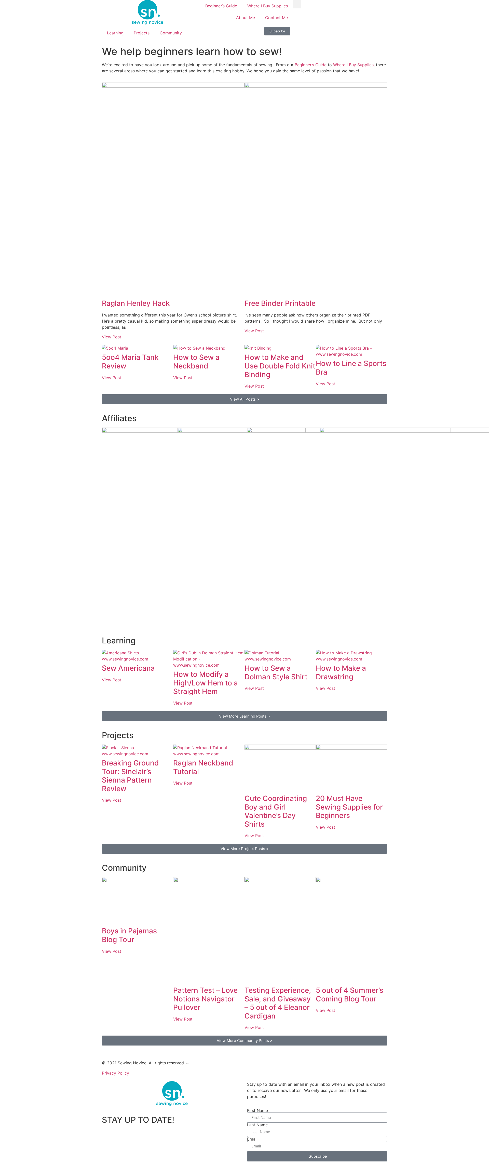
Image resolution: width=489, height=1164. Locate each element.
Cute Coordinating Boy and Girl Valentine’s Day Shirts (275, 811)
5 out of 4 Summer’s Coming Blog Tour (349, 994)
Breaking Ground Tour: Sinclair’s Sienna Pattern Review (130, 776)
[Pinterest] (343, 33)
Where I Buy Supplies (267, 5)
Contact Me (276, 17)
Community (171, 32)
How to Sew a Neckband (196, 361)
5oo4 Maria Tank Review (130, 361)
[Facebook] (301, 33)
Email (252, 1139)
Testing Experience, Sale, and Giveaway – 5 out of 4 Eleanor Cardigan (277, 1003)
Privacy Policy (115, 1073)
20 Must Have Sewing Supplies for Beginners (349, 807)
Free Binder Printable (280, 303)
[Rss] (357, 33)
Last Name (257, 1125)
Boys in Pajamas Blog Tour (129, 935)
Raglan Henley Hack (136, 303)
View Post (111, 336)
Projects (142, 32)
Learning (115, 32)
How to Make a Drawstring (341, 672)
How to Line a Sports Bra (351, 367)
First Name (257, 1110)
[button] (297, 4)
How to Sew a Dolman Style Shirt (275, 672)
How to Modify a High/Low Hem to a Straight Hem (205, 683)
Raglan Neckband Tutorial (203, 767)
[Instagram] (329, 33)
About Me (245, 17)
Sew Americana (128, 668)
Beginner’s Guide (221, 5)
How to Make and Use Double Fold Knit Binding (279, 366)
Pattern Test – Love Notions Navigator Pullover (205, 999)
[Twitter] (315, 33)
